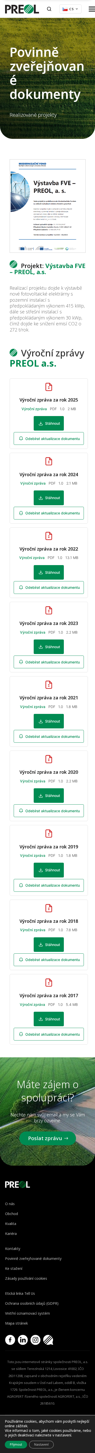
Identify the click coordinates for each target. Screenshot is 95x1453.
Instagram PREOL (35, 1340)
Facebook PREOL (10, 1340)
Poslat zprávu (45, 1138)
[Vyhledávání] (49, 9)
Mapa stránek (16, 1323)
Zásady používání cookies (26, 1278)
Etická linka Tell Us (20, 1293)
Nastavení (41, 1444)
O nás (10, 1203)
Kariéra (11, 1233)
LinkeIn (23, 1340)
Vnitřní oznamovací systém (27, 1313)
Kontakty (12, 1248)
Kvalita (10, 1223)
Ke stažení (13, 1268)
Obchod (11, 1213)
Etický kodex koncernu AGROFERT (48, 1340)
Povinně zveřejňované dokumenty (33, 1258)
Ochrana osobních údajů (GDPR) (32, 1303)
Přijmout (16, 1444)
